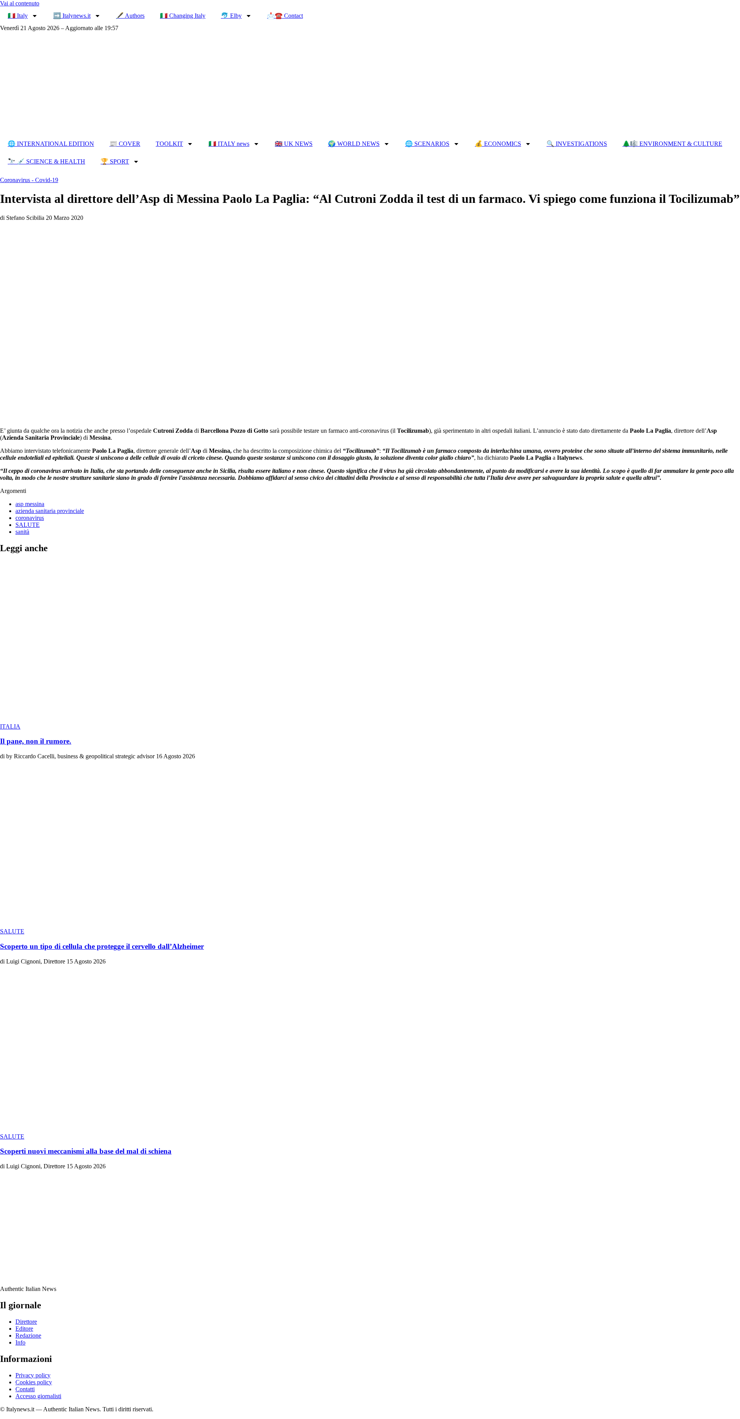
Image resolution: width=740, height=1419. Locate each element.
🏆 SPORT (115, 161)
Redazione (28, 1335)
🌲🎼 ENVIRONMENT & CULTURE (672, 143)
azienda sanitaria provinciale (49, 511)
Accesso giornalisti (38, 1396)
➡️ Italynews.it (72, 15)
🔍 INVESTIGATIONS (577, 143)
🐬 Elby (231, 15)
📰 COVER (124, 143)
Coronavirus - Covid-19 (29, 180)
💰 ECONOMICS (498, 143)
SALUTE (27, 524)
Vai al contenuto (19, 3)
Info (20, 1342)
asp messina (29, 504)
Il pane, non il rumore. (35, 741)
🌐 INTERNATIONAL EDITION (51, 143)
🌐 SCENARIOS (427, 143)
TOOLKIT (169, 143)
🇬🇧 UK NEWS (294, 143)
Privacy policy (32, 1375)
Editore (24, 1328)
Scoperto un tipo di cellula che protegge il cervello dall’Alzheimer (102, 946)
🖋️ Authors (130, 15)
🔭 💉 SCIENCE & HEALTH (46, 161)
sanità (22, 531)
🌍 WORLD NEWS (354, 143)
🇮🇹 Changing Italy (182, 15)
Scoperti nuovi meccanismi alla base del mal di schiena (86, 1151)
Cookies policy (33, 1382)
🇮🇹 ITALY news (229, 143)
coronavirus (29, 518)
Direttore (26, 1321)
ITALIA (10, 726)
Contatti (25, 1389)
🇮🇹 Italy (18, 15)
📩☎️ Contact (285, 15)
